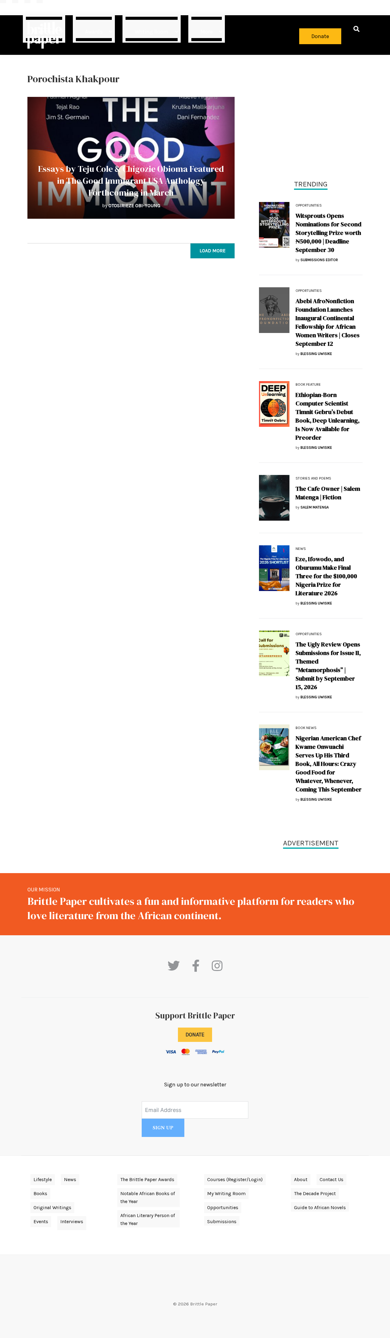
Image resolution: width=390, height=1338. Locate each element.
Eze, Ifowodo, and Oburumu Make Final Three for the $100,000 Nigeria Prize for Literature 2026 (326, 576)
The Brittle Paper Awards (147, 1179)
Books (40, 1193)
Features (131, 156)
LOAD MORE (212, 250)
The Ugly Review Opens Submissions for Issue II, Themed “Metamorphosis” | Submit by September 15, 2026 (328, 665)
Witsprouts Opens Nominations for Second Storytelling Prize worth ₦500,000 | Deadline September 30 (328, 232)
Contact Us (331, 1179)
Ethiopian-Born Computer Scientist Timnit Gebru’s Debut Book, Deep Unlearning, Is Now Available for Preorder (328, 416)
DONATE (195, 1034)
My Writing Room (226, 1193)
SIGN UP (163, 1127)
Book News (306, 728)
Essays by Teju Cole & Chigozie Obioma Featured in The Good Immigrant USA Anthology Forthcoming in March (131, 180)
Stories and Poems (313, 478)
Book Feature (308, 384)
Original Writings (52, 1207)
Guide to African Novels (320, 1207)
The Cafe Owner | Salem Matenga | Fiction (328, 492)
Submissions (221, 1221)
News (301, 549)
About (300, 1179)
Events (41, 1221)
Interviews (71, 1221)
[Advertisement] (311, 115)
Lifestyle (43, 1179)
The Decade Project (315, 1193)
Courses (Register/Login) (235, 1179)
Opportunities (309, 205)
